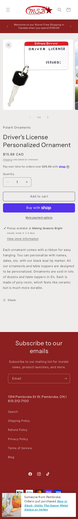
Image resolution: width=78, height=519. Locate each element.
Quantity (8, 174)
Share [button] (12, 300)
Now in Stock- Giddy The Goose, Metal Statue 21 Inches (46, 505)
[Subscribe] (65, 378)
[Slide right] (47, 117)
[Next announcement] (70, 26)
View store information (23, 238)
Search (13, 411)
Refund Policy (18, 429)
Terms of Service (20, 448)
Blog (11, 457)
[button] (8, 9)
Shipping (7, 159)
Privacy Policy (18, 439)
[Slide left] (30, 117)
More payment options (39, 217)
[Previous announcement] (7, 26)
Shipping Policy (19, 420)
